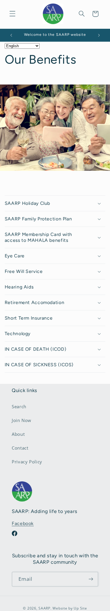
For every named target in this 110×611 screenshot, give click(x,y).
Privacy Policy (27, 462)
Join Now (21, 420)
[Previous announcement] (11, 35)
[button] (12, 14)
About (18, 434)
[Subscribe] (91, 579)
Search (19, 406)
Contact (20, 448)
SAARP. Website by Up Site (62, 608)
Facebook (23, 523)
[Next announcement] (98, 35)
